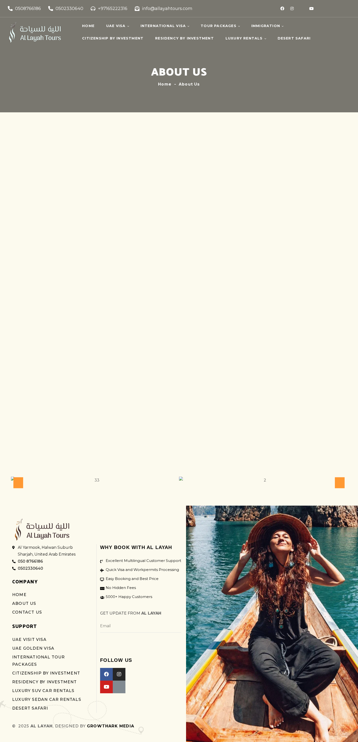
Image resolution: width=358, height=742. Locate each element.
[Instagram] (292, 8)
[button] (18, 482)
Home (164, 84)
